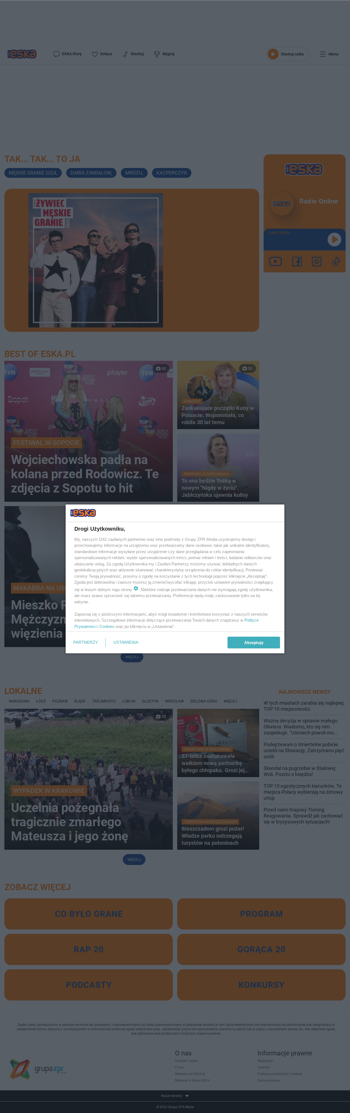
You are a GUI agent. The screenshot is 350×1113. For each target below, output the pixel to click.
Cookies (107, 626)
